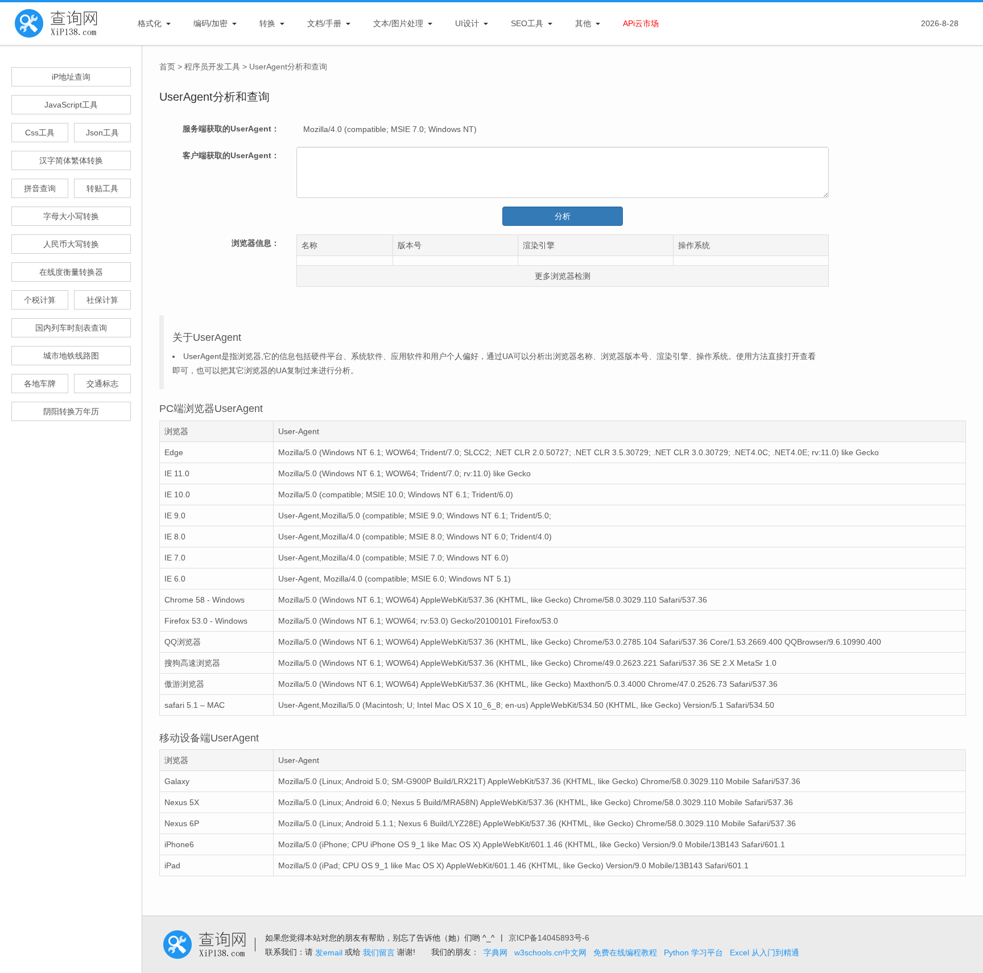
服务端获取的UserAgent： (231, 128)
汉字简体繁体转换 (71, 160)
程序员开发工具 (212, 66)
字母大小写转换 (71, 216)
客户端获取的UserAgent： (231, 155)
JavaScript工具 (71, 104)
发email (328, 952)
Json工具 (102, 132)
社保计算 (102, 299)
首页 (167, 66)
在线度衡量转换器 (71, 272)
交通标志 (102, 383)
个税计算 (40, 299)
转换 (267, 23)
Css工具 (40, 132)
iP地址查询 (71, 76)
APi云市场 (641, 23)
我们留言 (379, 952)
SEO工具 (527, 23)
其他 (583, 23)
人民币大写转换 (71, 244)
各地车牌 (40, 383)
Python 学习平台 (693, 952)
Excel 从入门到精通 (764, 952)
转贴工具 (102, 188)
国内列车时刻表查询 (71, 327)
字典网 (495, 952)
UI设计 (467, 23)
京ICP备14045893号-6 (549, 937)
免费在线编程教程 (625, 952)
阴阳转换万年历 (71, 411)
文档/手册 (324, 23)
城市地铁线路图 (71, 355)
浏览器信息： (255, 243)
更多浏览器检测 (562, 276)
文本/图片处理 (398, 23)
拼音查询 (40, 188)
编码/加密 (210, 23)
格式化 (150, 23)
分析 (563, 216)
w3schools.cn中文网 (550, 952)
